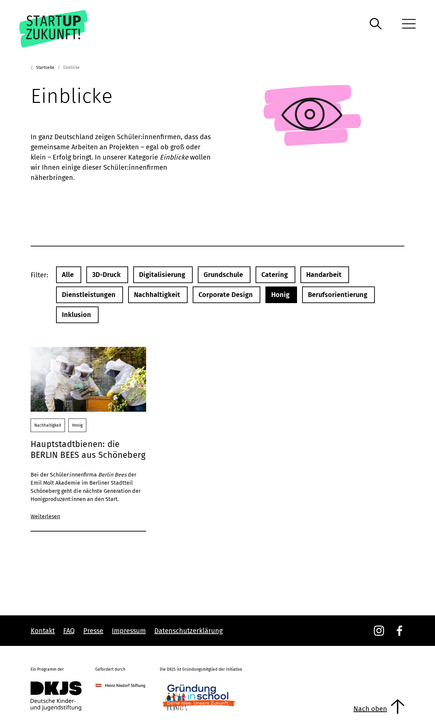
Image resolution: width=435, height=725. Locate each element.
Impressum (129, 631)
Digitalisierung (162, 275)
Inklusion (76, 315)
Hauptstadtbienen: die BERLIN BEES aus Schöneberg (88, 449)
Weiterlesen (45, 516)
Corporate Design (225, 295)
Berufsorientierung (337, 295)
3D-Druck (106, 275)
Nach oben (370, 709)
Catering (274, 275)
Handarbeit (324, 275)
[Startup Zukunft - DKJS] (63, 29)
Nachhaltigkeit (157, 295)
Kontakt (43, 631)
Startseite (45, 67)
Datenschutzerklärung (188, 631)
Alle (68, 275)
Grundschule (223, 275)
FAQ (69, 631)
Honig (280, 295)
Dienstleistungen (89, 295)
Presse (93, 631)
